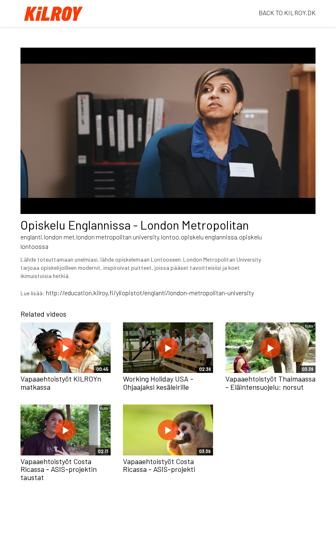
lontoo (170, 237)
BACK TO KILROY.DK (287, 12)
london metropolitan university (117, 237)
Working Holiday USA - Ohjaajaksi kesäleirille (158, 382)
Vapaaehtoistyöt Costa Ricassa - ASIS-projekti (159, 465)
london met (59, 237)
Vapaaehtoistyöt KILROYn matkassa (60, 382)
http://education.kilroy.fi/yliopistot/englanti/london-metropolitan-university (150, 293)
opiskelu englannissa (209, 237)
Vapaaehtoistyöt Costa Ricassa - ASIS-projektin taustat (58, 469)
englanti (31, 237)
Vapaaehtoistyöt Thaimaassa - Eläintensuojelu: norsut (270, 382)
